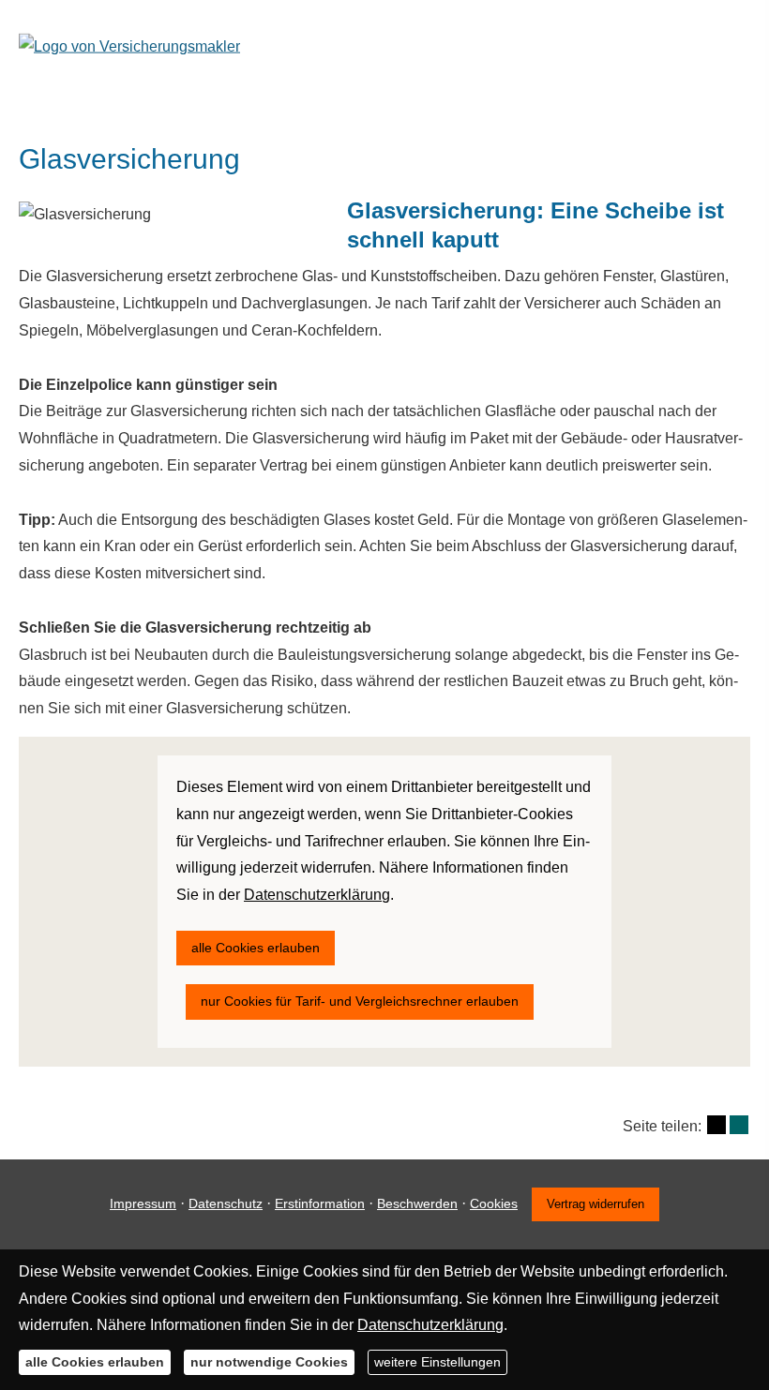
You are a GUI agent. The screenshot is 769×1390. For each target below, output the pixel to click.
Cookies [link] (494, 1203)
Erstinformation (320, 1203)
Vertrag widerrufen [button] (595, 1204)
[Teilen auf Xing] (739, 1124)
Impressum (143, 1203)
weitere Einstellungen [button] (437, 1361)
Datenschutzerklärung (430, 1325)
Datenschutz (225, 1203)
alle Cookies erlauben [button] (94, 1361)
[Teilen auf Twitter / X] (716, 1124)
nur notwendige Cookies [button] (269, 1361)
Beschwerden (417, 1203)
